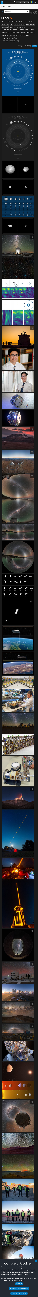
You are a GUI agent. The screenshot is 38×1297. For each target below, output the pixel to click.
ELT (12, 24)
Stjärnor (15, 38)
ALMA (21, 21)
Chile (31, 21)
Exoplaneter (30, 24)
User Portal (26, 2)
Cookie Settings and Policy (19, 1293)
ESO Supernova (19, 24)
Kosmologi (5, 24)
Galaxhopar (21, 27)
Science (19, 2)
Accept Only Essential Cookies (19, 1288)
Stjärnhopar (6, 38)
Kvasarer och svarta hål (10, 35)
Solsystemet (24, 35)
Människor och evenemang (11, 32)
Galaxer (12, 27)
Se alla (4, 21)
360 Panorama (12, 21)
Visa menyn (7, 6)
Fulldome (5, 27)
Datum (34, 46)
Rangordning (27, 46)
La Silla (16, 30)
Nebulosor (24, 30)
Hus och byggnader (28, 32)
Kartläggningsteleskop (10, 41)
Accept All (19, 1283)
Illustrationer (7, 30)
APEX (25, 21)
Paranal (32, 30)
